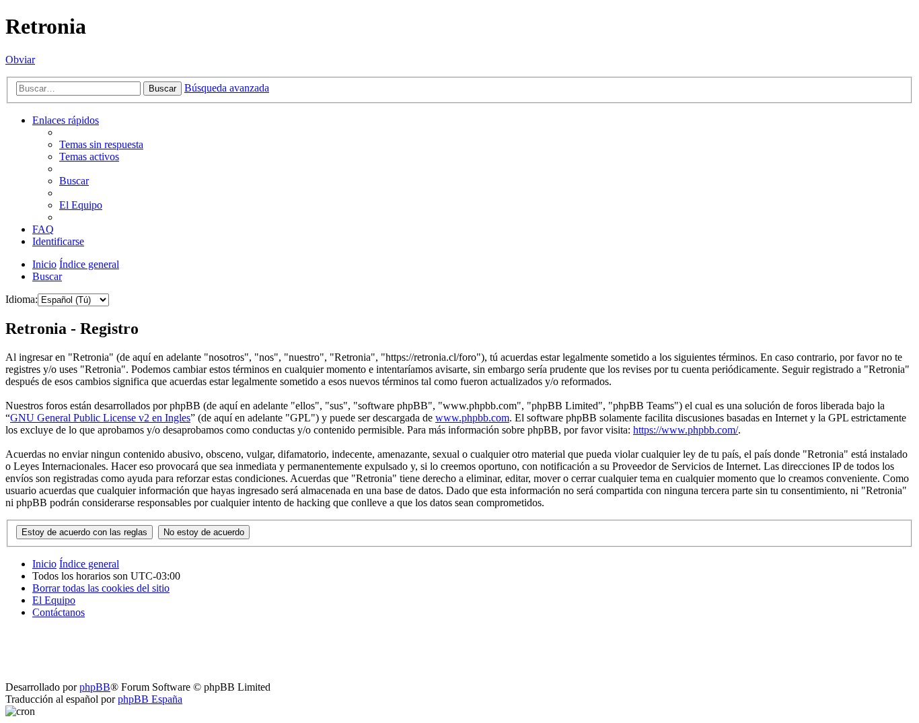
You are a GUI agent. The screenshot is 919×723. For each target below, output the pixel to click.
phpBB (94, 687)
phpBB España (150, 699)
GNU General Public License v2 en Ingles (100, 417)
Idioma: (21, 299)
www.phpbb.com (472, 417)
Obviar (20, 59)
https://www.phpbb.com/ (685, 430)
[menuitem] (101, 144)
